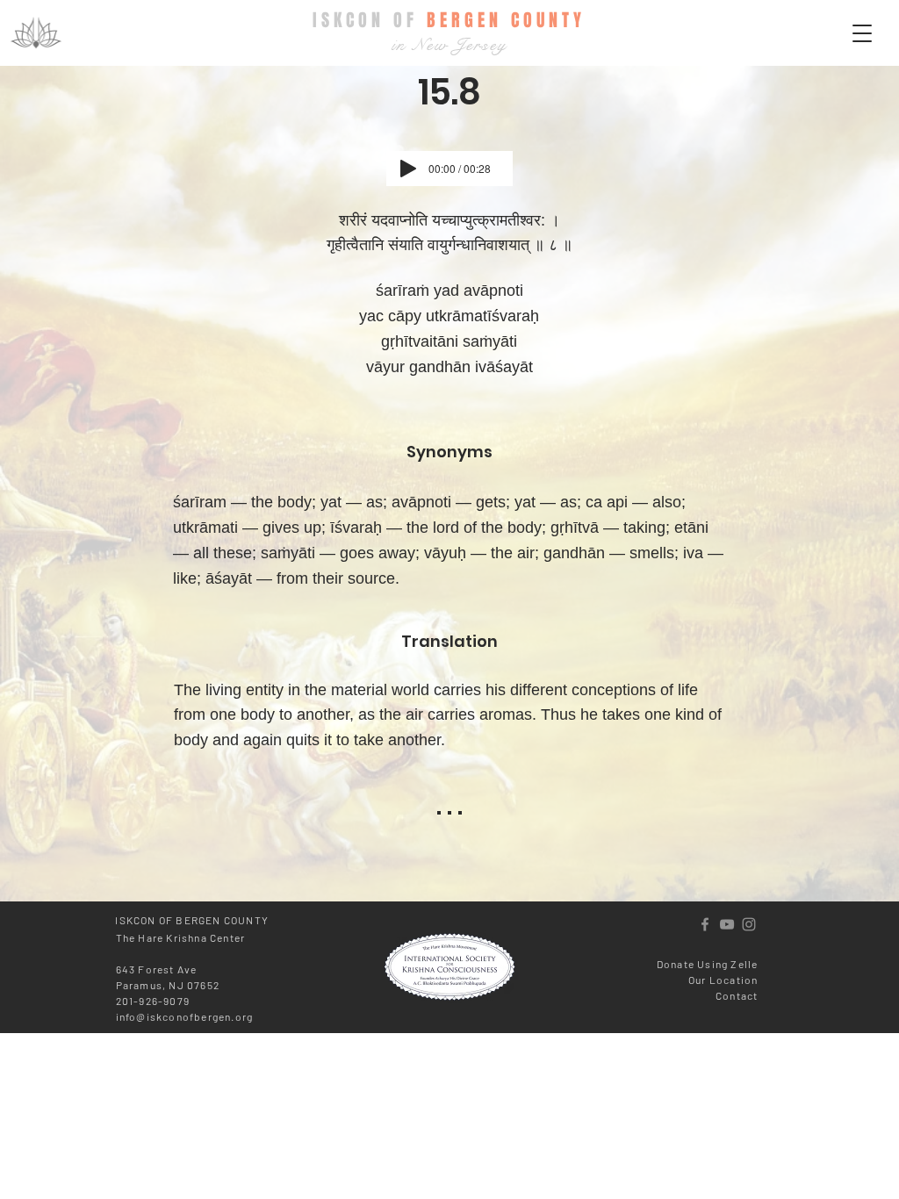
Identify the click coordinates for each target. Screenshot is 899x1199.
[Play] (408, 168)
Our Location (723, 979)
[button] (862, 33)
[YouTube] (727, 924)
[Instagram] (749, 924)
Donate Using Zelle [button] (708, 964)
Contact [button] (737, 995)
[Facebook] (705, 924)
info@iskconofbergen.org (185, 1016)
